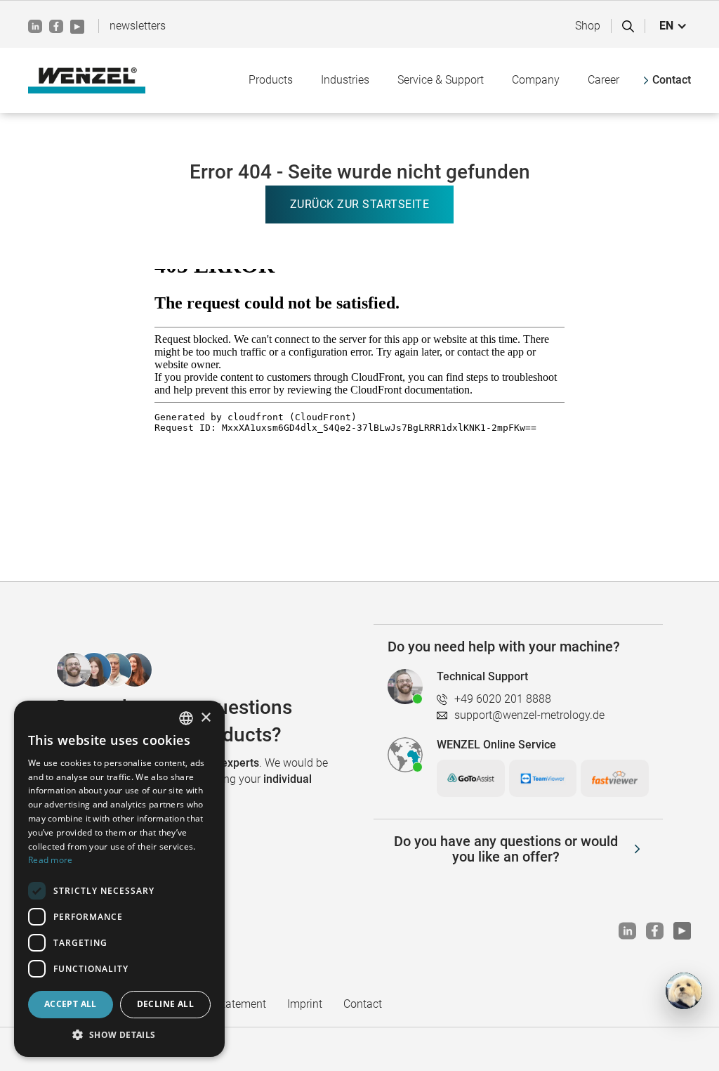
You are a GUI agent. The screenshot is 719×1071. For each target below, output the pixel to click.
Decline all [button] (165, 1004)
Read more (50, 860)
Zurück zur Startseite (360, 204)
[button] (673, 26)
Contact (362, 1004)
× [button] (205, 718)
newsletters (138, 25)
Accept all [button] (70, 1004)
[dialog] (119, 879)
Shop (587, 25)
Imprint (304, 1004)
